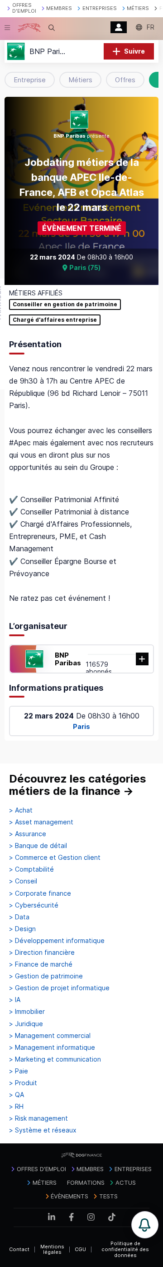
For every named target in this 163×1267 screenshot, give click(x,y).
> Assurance (27, 834)
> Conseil (23, 881)
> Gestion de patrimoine (46, 976)
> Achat (21, 810)
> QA (16, 1094)
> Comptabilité (31, 869)
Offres (125, 79)
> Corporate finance (40, 893)
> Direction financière (42, 952)
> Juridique (26, 1024)
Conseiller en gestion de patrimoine (65, 304)
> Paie (18, 1071)
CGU (80, 1249)
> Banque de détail (38, 845)
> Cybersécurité (33, 905)
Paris (81, 726)
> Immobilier (27, 1011)
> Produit (23, 1083)
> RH (16, 1106)
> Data (19, 917)
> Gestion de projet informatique (59, 988)
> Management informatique (52, 1047)
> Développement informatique (57, 940)
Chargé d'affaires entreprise (55, 320)
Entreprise (30, 79)
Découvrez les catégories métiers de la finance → (77, 785)
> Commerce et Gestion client (55, 857)
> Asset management (41, 822)
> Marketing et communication (55, 1059)
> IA (14, 999)
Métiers (80, 79)
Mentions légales (52, 1249)
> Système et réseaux (43, 1130)
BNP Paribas (68, 659)
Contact (19, 1249)
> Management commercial (50, 1035)
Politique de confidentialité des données (125, 1249)
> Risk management (38, 1118)
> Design (22, 929)
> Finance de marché (40, 964)
